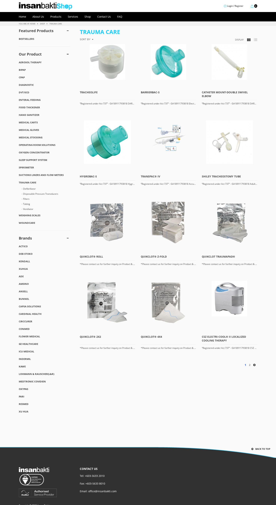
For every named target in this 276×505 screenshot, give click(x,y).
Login (230, 6)
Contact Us (104, 16)
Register (239, 6)
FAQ (119, 16)
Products (55, 16)
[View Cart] (225, 6)
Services (73, 16)
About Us (38, 16)
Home (22, 16)
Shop (87, 16)
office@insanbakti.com (102, 491)
